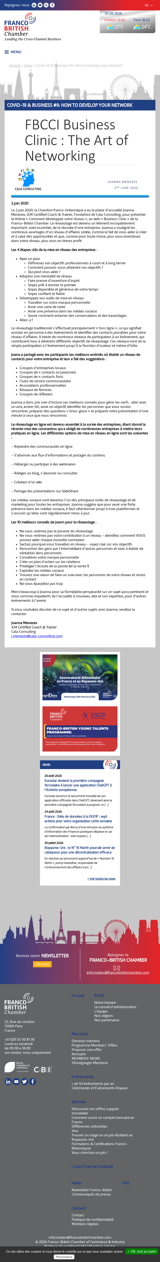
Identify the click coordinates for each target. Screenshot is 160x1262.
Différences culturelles (89, 1126)
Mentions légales (85, 1224)
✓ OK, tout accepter (141, 1251)
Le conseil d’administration (115, 1007)
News (28, 65)
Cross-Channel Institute (92, 1166)
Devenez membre (86, 1041)
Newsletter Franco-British (92, 1190)
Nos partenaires (106, 1020)
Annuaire (79, 1054)
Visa (75, 1131)
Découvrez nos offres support (95, 1109)
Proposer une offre (86, 1050)
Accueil (14, 65)
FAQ (125, 1183)
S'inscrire (42, 964)
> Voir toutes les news (101, 879)
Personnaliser (64, 1256)
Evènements (83, 1076)
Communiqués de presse (91, 1194)
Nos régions (103, 1016)
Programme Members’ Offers (95, 1045)
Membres (80, 1033)
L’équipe (101, 1011)
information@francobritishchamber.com (118, 972)
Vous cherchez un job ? (90, 1152)
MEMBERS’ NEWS (86, 1058)
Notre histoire (105, 1002)
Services (79, 1101)
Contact (78, 1208)
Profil (99, 995)
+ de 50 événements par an (93, 1084)
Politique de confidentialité (93, 1219)
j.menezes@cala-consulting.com (36, 636)
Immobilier (80, 1113)
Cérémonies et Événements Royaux (100, 1088)
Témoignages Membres (90, 1063)
